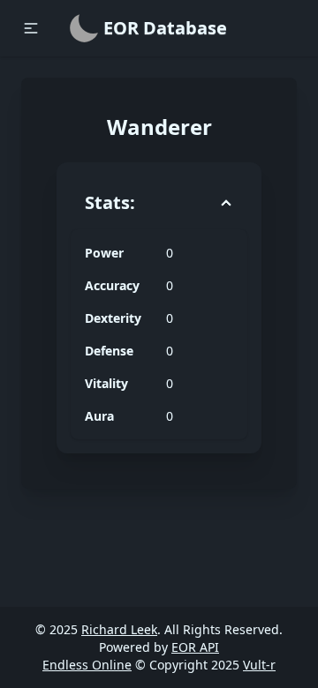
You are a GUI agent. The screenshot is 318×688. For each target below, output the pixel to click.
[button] (31, 28)
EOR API (195, 647)
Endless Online (87, 664)
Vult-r (259, 664)
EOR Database (165, 28)
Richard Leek (119, 629)
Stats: (110, 202)
